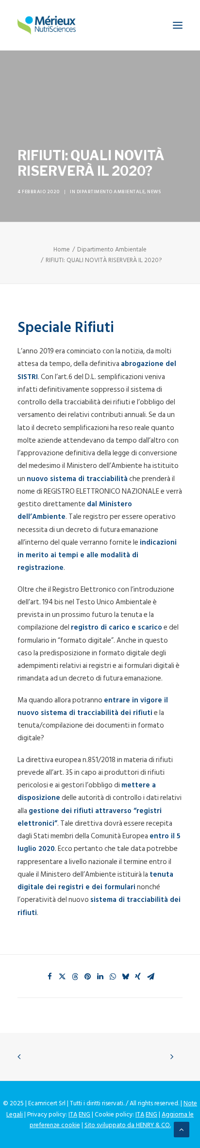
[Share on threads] (75, 976)
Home (61, 249)
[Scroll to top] (181, 1129)
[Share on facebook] (49, 976)
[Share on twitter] (62, 976)
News (154, 192)
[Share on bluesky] (125, 976)
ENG (84, 1114)
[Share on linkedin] (100, 976)
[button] (177, 25)
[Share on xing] (138, 976)
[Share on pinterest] (87, 976)
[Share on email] (150, 976)
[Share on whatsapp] (112, 976)
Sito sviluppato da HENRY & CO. (127, 1125)
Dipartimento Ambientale (111, 192)
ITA (72, 1114)
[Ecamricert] (46, 25)
